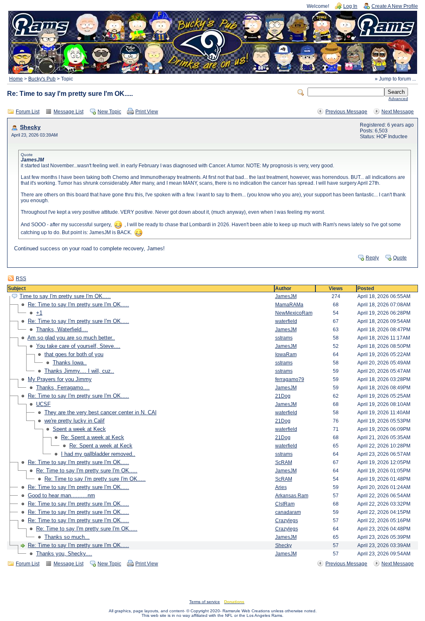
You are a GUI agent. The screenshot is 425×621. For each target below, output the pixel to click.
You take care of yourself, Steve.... (78, 346)
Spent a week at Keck (79, 429)
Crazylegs (286, 520)
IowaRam (286, 354)
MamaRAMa (289, 305)
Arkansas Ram (291, 496)
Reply (372, 258)
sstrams (284, 338)
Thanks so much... (67, 537)
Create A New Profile (394, 6)
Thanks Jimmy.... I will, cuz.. (79, 371)
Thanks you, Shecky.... (64, 553)
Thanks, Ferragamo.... (63, 387)
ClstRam (285, 504)
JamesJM (286, 296)
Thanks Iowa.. (70, 362)
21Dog (283, 396)
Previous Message (346, 112)
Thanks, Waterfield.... (62, 329)
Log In (350, 6)
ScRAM (283, 462)
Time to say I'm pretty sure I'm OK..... (65, 296)
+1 (39, 313)
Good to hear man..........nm (61, 495)
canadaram (288, 512)
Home (16, 79)
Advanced (398, 98)
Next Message (397, 112)
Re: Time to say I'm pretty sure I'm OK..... (78, 304)
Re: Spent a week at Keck (92, 437)
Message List (68, 112)
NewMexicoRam (294, 313)
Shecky (30, 127)
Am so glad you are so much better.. (71, 338)
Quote (400, 258)
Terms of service (204, 601)
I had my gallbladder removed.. (98, 454)
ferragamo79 (289, 379)
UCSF (43, 404)
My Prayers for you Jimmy (60, 379)
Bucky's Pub (42, 79)
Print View (146, 112)
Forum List (27, 112)
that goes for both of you (73, 354)
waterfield (286, 321)
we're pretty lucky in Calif (74, 421)
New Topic (109, 112)
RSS (21, 278)
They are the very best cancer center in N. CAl (100, 412)
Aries (281, 487)
